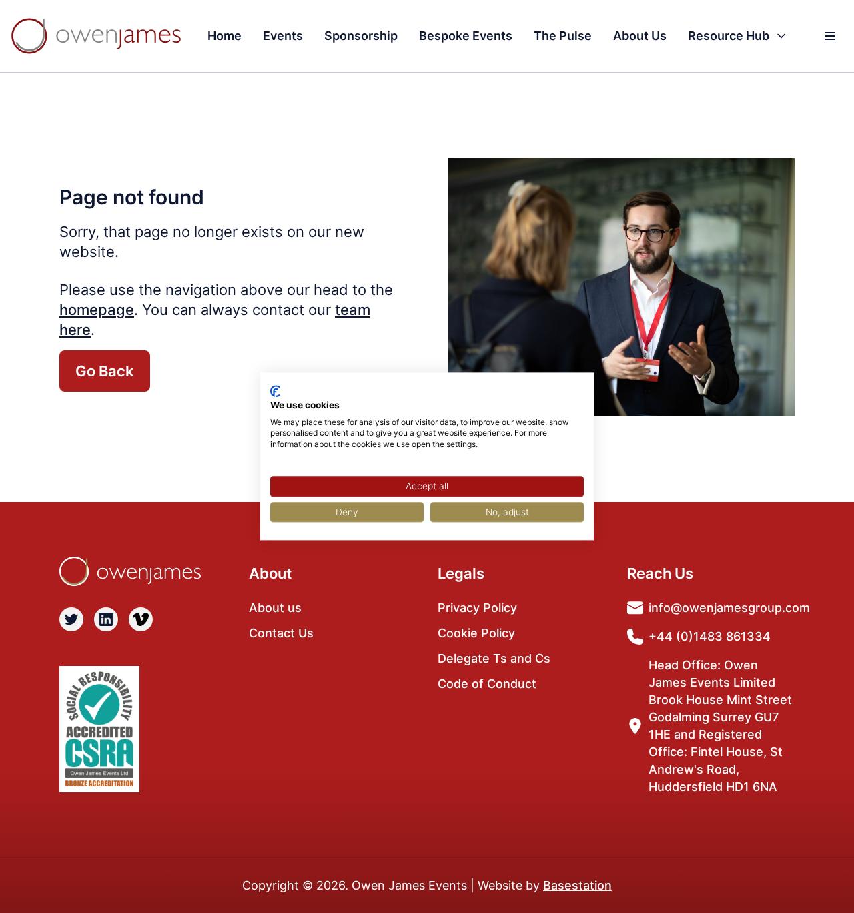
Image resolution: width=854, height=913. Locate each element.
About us (275, 608)
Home (224, 36)
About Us (640, 36)
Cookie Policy (476, 633)
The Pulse (563, 36)
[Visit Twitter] (71, 619)
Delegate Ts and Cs (494, 658)
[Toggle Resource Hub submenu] (781, 36)
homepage (96, 309)
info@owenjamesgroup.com (729, 608)
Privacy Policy (477, 608)
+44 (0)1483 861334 (710, 636)
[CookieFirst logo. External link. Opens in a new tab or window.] (275, 391)
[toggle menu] (830, 36)
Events (283, 36)
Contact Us (281, 633)
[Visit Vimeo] (141, 619)
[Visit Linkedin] (106, 619)
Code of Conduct (487, 684)
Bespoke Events (465, 36)
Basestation (577, 885)
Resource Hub (728, 36)
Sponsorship (361, 36)
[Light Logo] (96, 36)
